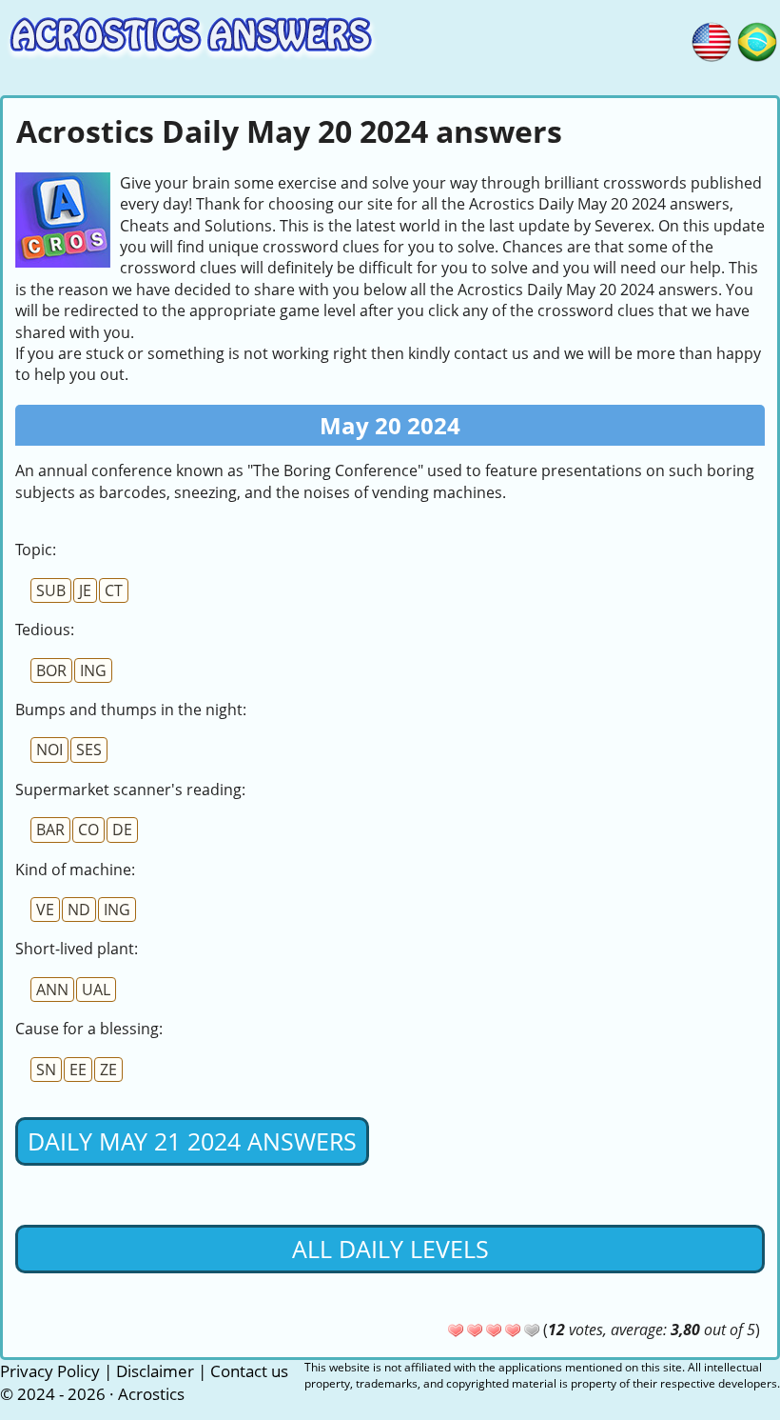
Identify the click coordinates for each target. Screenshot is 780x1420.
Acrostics (151, 1394)
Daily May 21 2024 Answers (192, 1141)
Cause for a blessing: (89, 1028)
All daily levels (390, 1248)
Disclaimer (155, 1371)
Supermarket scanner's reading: (130, 789)
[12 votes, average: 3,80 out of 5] (455, 1330)
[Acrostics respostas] (757, 39)
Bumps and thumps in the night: (130, 709)
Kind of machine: (75, 869)
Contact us (249, 1371)
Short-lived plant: (76, 948)
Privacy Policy (50, 1371)
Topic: (35, 549)
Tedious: (44, 629)
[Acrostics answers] (711, 39)
